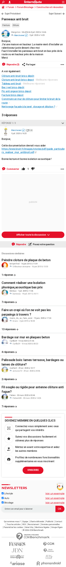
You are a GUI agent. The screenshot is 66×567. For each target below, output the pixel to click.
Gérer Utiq (29, 527)
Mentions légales (42, 527)
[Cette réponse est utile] (23, 169)
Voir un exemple (55, 493)
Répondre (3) (12, 64)
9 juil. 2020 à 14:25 (37, 35)
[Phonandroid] (48, 563)
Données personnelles (50, 524)
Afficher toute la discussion (31, 234)
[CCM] (48, 544)
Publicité (49, 521)
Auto (6, 498)
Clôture (16, 25)
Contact (58, 521)
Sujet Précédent (13, 13)
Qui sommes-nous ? (12, 521)
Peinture (6, 25)
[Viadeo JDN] (48, 557)
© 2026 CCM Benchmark (33, 530)
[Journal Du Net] (17, 550)
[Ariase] (17, 563)
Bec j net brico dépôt (13, 87)
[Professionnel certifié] (26, 35)
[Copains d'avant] (17, 557)
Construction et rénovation (49, 7)
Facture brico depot (13, 95)
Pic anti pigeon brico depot (16, 91)
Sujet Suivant (55, 13)
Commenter (12, 169)
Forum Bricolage (25, 7)
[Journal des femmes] (17, 544)
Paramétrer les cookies (13, 527)
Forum (11, 7)
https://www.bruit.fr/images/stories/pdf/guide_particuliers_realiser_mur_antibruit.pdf (33, 150)
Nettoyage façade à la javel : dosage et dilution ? (28, 106)
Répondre (21, 244)
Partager (31, 64)
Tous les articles (14, 524)
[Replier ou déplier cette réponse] (62, 123)
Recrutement (33, 524)
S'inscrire (33, 470)
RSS (24, 524)
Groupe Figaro (57, 527)
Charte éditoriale (37, 521)
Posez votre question (43, 244)
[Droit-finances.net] (48, 550)
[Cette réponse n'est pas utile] (33, 169)
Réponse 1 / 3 (9, 123)
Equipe (25, 521)
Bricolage (8, 502)
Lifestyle (8, 493)
